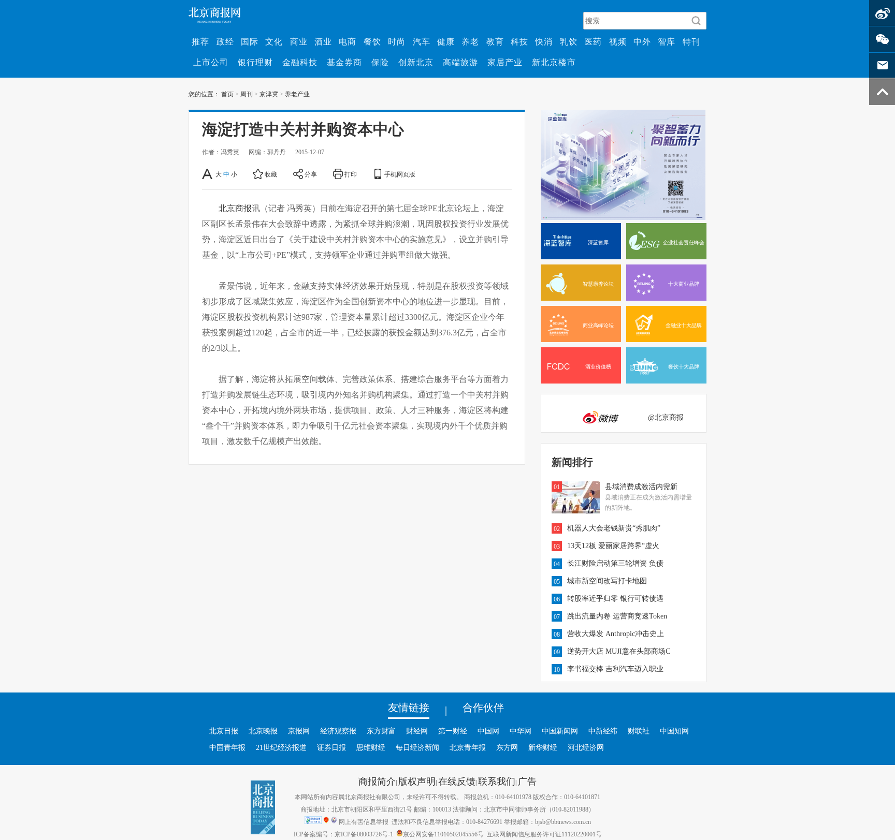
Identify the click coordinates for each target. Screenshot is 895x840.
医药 (593, 41)
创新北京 (416, 62)
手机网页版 (399, 174)
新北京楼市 (554, 62)
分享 (311, 174)
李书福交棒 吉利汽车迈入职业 (615, 668)
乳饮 (569, 41)
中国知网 (674, 730)
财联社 (638, 730)
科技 (519, 41)
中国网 (488, 730)
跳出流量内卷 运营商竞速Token (617, 616)
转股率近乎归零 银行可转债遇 (615, 598)
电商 (347, 41)
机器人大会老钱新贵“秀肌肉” (613, 528)
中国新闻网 (560, 730)
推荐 (200, 41)
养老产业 (297, 94)
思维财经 (370, 747)
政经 (225, 41)
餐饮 (372, 41)
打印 (350, 174)
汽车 (421, 41)
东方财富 (381, 730)
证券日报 (331, 747)
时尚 (397, 41)
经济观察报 (338, 730)
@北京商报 (666, 417)
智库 (666, 41)
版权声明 (417, 781)
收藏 (271, 174)
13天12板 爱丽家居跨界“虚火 (613, 545)
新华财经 (542, 747)
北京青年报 (468, 747)
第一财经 (452, 730)
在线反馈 (456, 781)
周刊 (246, 94)
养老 (470, 41)
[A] (208, 174)
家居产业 (505, 62)
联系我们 (496, 781)
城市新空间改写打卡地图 (607, 580)
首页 (227, 94)
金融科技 (299, 62)
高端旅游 (460, 62)
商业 (299, 41)
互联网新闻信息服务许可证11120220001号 (544, 834)
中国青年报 (227, 747)
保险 (380, 62)
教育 (495, 41)
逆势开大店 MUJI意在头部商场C (618, 651)
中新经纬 (602, 730)
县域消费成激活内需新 (641, 486)
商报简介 (377, 781)
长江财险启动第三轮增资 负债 (615, 563)
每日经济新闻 (417, 747)
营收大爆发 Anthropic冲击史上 (615, 633)
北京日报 (223, 730)
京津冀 (268, 94)
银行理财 (255, 62)
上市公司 (210, 62)
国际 (249, 41)
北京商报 (235, 208)
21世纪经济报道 (281, 747)
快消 (544, 41)
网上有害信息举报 (363, 821)
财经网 (417, 730)
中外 (642, 41)
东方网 (507, 747)
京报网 (299, 730)
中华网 (520, 730)
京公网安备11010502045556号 (443, 834)
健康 (446, 41)
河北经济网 (586, 747)
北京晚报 (263, 730)
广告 (527, 781)
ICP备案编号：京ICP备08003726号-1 (343, 834)
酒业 (323, 41)
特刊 (691, 41)
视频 (618, 41)
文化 (274, 41)
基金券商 (344, 62)
